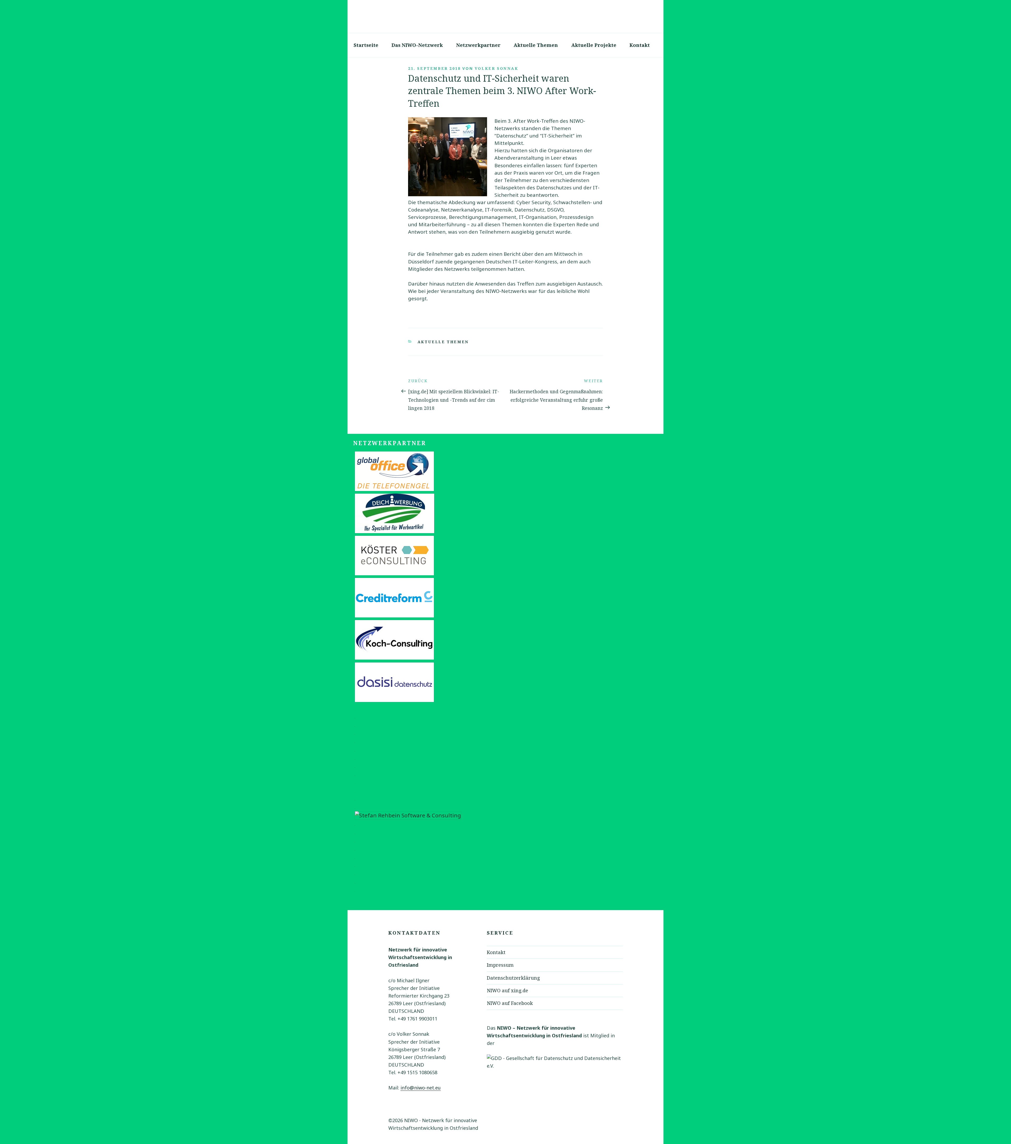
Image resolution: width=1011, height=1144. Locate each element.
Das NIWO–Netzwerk (417, 45)
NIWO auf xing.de (507, 990)
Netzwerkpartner (478, 45)
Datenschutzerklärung (513, 978)
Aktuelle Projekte (593, 45)
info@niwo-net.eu (420, 1087)
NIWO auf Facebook (510, 1003)
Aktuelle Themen (536, 45)
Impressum (500, 965)
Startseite (366, 45)
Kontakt (640, 45)
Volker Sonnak (496, 68)
